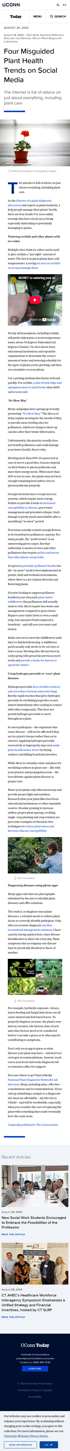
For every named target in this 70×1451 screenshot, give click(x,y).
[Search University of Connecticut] (58, 4)
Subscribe (35, 1368)
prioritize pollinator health (39, 565)
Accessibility (35, 1396)
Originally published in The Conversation (33, 1124)
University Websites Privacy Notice (26, 1436)
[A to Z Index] (64, 4)
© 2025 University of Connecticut (35, 1383)
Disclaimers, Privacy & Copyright (35, 1390)
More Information (20, 1444)
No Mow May (31, 413)
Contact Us (26, 1362)
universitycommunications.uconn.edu (35, 1358)
